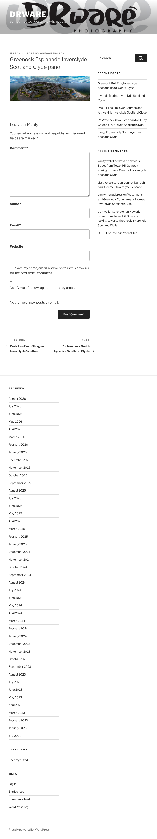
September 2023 (20, 666)
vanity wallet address (111, 161)
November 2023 (19, 651)
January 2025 (18, 544)
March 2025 (17, 528)
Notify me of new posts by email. (34, 302)
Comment (19, 148)
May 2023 (15, 697)
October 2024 (18, 567)
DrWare (28, 14)
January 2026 (18, 452)
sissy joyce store (108, 182)
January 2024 (18, 636)
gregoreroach (52, 53)
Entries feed (16, 791)
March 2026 (17, 437)
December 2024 (19, 551)
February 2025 (18, 536)
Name (15, 204)
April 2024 (15, 613)
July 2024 (15, 590)
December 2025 (19, 460)
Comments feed (19, 799)
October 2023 (18, 659)
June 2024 (15, 597)
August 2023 (17, 674)
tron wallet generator (111, 211)
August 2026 (17, 398)
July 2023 (15, 682)
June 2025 (15, 505)
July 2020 (15, 735)
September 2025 (20, 483)
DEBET (102, 233)
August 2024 (17, 582)
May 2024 (15, 605)
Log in (12, 784)
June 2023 (15, 689)
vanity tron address (110, 194)
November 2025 (19, 467)
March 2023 (17, 712)
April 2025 (15, 521)
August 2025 (17, 490)
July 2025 (15, 498)
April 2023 (15, 705)
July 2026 (15, 406)
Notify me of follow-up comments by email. (42, 288)
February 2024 (18, 628)
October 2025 (18, 475)
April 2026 (15, 429)
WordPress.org (18, 807)
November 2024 (19, 559)
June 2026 (15, 414)
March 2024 (17, 620)
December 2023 (19, 643)
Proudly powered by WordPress (29, 829)
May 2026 (15, 421)
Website (16, 247)
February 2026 (18, 444)
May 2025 (15, 513)
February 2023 (18, 720)
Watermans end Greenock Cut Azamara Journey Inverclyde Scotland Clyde (121, 199)
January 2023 (18, 728)
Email (15, 225)
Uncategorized (18, 760)
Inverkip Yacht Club (124, 233)
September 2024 (20, 575)
